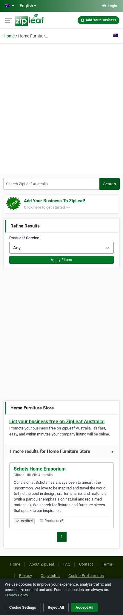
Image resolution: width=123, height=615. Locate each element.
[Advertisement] (61, 108)
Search (109, 184)
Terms (107, 564)
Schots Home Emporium (40, 469)
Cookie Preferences (86, 575)
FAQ (66, 564)
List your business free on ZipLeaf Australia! (56, 421)
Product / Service (24, 238)
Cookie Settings (22, 607)
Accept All (84, 607)
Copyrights (50, 575)
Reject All (56, 607)
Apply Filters (61, 260)
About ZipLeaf (42, 564)
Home (9, 36)
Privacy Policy (16, 595)
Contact (86, 564)
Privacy (25, 575)
